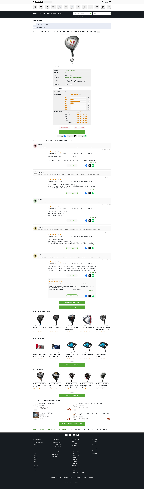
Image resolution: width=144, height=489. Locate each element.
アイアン (35, 451)
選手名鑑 (75, 468)
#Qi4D (54, 13)
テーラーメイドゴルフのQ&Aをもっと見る (72, 424)
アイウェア (36, 465)
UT (34, 449)
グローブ (35, 470)
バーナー (66, 73)
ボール (35, 457)
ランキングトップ (57, 444)
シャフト (35, 459)
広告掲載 (91, 477)
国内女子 (75, 463)
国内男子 (75, 461)
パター (35, 455)
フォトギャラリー (76, 470)
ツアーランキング (76, 453)
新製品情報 (54, 456)
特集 (93, 450)
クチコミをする (72, 132)
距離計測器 (36, 468)
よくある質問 (94, 441)
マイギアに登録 (64, 127)
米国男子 (75, 457)
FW (34, 446)
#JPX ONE (42, 13)
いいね (71, 165)
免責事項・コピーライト (56, 477)
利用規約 (78, 477)
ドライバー (36, 444)
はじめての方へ (95, 439)
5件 (98, 31)
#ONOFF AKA (49, 13)
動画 (73, 441)
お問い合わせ (94, 453)
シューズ (35, 463)
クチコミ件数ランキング (58, 451)
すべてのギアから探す (37, 439)
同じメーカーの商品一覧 (72, 365)
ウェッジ (35, 453)
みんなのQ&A (74, 443)
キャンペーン (94, 448)
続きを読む (92, 162)
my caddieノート (75, 439)
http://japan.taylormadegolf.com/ (73, 77)
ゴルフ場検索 (74, 445)
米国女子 (75, 459)
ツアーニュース (76, 451)
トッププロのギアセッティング (79, 472)
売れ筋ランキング (57, 446)
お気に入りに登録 (79, 127)
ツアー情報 (74, 449)
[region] (72, 7)
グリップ (35, 461)
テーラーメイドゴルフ (69, 70)
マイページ (94, 444)
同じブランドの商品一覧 (72, 395)
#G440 (59, 13)
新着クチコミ (55, 454)
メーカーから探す (56, 439)
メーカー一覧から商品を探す (79, 16)
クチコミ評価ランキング (58, 449)
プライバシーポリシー (68, 477)
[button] (109, 361)
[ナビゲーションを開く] (109, 1)
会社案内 (84, 477)
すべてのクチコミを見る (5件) (72, 302)
